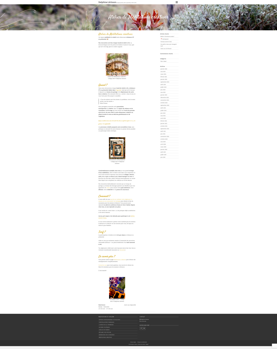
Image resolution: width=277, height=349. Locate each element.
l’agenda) (118, 90)
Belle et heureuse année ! (167, 37)
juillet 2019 (163, 155)
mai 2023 (163, 92)
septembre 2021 (165, 129)
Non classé (163, 61)
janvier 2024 (164, 79)
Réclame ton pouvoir (105, 332)
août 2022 (163, 108)
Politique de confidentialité (142, 342)
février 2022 (164, 121)
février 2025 (164, 77)
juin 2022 (163, 113)
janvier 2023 (164, 95)
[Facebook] (141, 328)
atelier (108, 188)
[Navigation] (177, 2)
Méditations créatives (105, 337)
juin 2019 (163, 157)
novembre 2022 (165, 100)
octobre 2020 (164, 139)
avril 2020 (163, 144)
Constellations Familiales (106, 322)
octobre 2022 (164, 103)
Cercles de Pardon (104, 330)
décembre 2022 (165, 98)
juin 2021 (163, 134)
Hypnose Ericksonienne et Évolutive (109, 319)
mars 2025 (163, 74)
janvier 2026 (164, 69)
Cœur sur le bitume (166, 49)
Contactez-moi (102, 265)
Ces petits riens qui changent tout (169, 45)
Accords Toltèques (104, 327)
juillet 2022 (163, 111)
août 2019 (163, 152)
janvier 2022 (164, 124)
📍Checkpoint (165, 39)
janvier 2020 (164, 150)
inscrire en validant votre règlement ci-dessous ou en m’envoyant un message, (115, 200)
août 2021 (163, 131)
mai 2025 (163, 72)
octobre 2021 (164, 126)
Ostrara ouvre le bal (166, 42)
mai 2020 (163, 142)
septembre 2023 (165, 82)
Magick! (147, 344)
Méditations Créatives (120, 260)
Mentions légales (133, 342)
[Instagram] (144, 328)
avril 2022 (163, 118)
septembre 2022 (165, 105)
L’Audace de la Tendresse (106, 325)
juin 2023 (163, 90)
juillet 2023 (163, 87)
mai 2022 (163, 116)
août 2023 (163, 85)
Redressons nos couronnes (106, 335)
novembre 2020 (165, 137)
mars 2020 (163, 147)
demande (122, 250)
